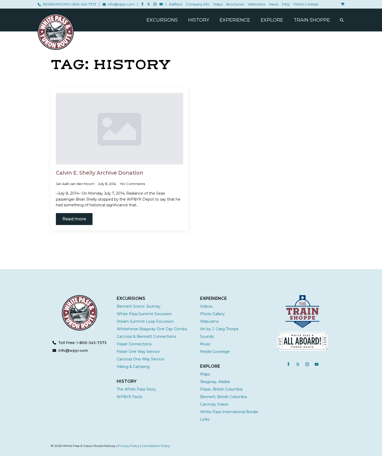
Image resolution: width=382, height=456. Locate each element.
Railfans (175, 4)
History (198, 20)
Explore (272, 20)
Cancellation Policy (156, 446)
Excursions (162, 20)
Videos (206, 306)
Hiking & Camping (133, 366)
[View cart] (341, 4)
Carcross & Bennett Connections (146, 336)
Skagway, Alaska (215, 381)
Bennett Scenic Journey (139, 306)
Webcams (256, 4)
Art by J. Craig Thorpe (219, 329)
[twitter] (148, 4)
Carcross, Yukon (214, 404)
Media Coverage (215, 351)
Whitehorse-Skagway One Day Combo (152, 329)
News (273, 4)
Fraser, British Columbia (221, 389)
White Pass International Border (229, 411)
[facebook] (142, 4)
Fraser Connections (134, 344)
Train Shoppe (312, 20)
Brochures (235, 4)
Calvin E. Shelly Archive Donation (99, 173)
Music (205, 344)
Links (204, 419)
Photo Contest (306, 4)
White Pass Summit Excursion (144, 314)
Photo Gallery (212, 314)
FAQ (286, 4)
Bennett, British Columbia (223, 396)
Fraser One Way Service (138, 351)
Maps (217, 4)
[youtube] (161, 4)
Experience (235, 20)
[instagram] (154, 4)
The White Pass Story (136, 389)
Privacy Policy (128, 446)
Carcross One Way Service (140, 359)
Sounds (207, 336)
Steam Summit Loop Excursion (145, 321)
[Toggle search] (341, 20)
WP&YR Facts (129, 396)
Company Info (197, 4)
